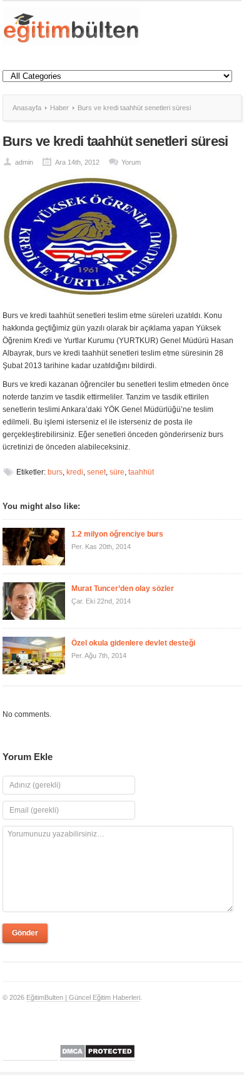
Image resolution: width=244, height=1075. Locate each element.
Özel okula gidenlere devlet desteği (133, 643)
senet (96, 472)
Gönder (25, 932)
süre (117, 472)
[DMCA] (97, 1056)
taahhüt (141, 472)
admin (24, 162)
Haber (59, 107)
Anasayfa (27, 107)
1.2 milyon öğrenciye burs (117, 534)
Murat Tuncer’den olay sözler (122, 588)
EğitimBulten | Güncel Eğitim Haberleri (83, 997)
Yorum (131, 162)
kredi (74, 472)
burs (55, 472)
